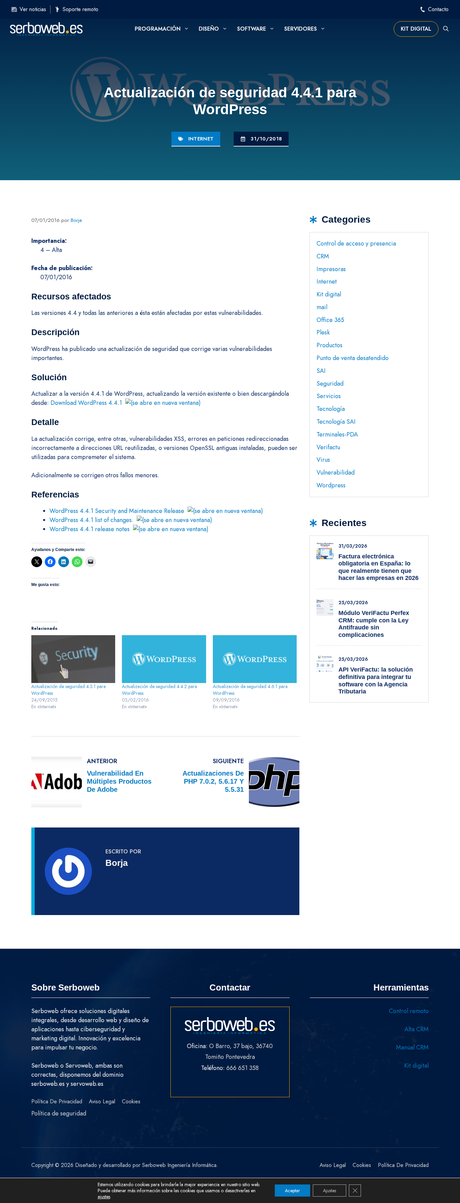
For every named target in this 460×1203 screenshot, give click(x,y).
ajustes (104, 1197)
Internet (200, 138)
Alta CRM (416, 1029)
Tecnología (331, 408)
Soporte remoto (80, 9)
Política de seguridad (58, 1113)
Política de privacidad (56, 1101)
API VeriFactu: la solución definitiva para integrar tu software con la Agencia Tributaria (375, 680)
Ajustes (329, 1190)
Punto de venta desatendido (353, 358)
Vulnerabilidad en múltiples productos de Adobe (119, 781)
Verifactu (328, 447)
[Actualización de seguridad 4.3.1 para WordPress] (73, 659)
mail (322, 307)
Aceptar (292, 1190)
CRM (323, 256)
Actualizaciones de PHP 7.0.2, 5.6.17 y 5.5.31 (213, 781)
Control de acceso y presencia (356, 243)
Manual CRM (412, 1047)
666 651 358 (242, 1068)
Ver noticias (33, 9)
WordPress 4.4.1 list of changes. (91, 520)
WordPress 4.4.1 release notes (90, 529)
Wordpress (331, 485)
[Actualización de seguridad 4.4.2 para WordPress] (164, 659)
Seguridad (330, 383)
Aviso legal (102, 1101)
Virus (323, 459)
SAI (321, 370)
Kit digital (416, 29)
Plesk (323, 332)
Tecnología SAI (336, 421)
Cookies (131, 1101)
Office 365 (330, 320)
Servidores (300, 29)
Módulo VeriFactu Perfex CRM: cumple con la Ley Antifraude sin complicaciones (373, 624)
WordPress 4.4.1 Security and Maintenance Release (117, 511)
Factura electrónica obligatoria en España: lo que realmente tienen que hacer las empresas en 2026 (378, 567)
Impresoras (331, 269)
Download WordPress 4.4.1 (86, 402)
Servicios (329, 396)
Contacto (438, 9)
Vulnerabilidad (336, 472)
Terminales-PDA (337, 434)
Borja (116, 863)
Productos (329, 345)
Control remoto (409, 1011)
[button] (445, 29)
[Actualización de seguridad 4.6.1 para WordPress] (255, 659)
